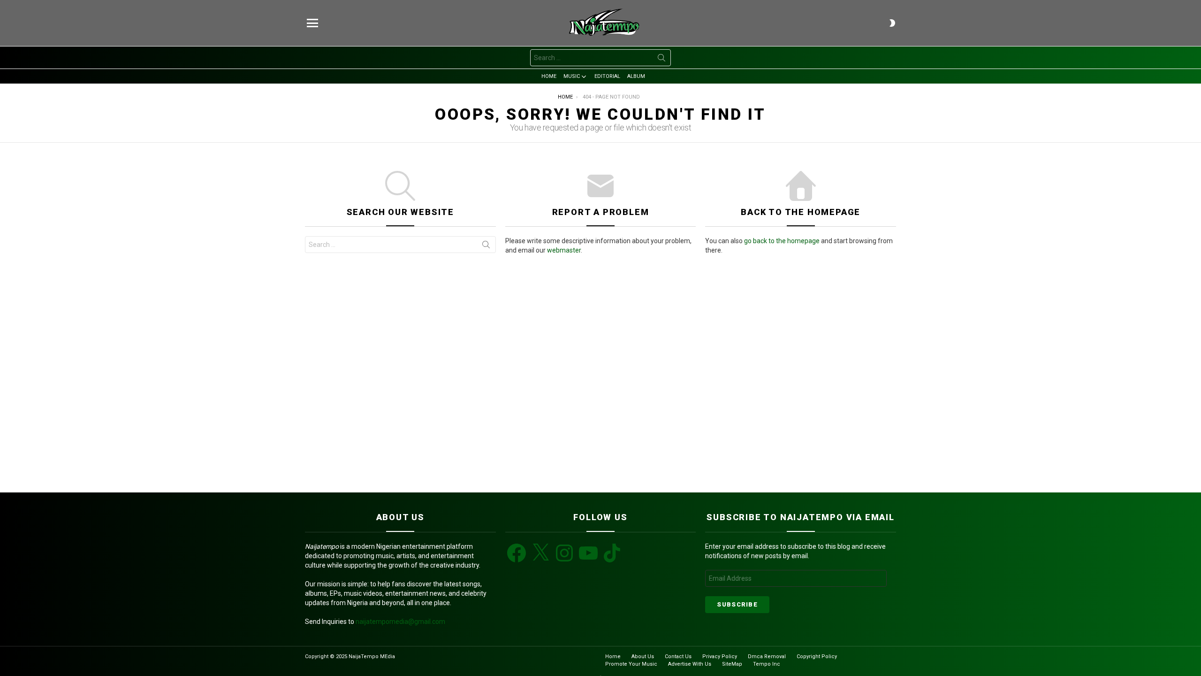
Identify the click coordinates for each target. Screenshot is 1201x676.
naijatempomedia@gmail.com (400, 621)
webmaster (564, 250)
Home (548, 76)
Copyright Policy (817, 656)
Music (571, 76)
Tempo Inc (766, 664)
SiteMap (732, 664)
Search (661, 59)
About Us (642, 656)
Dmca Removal (767, 656)
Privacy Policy (719, 656)
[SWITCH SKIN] (892, 23)
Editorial (607, 76)
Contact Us (678, 656)
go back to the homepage (782, 241)
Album (636, 76)
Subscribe (737, 604)
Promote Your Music (631, 664)
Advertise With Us (689, 664)
